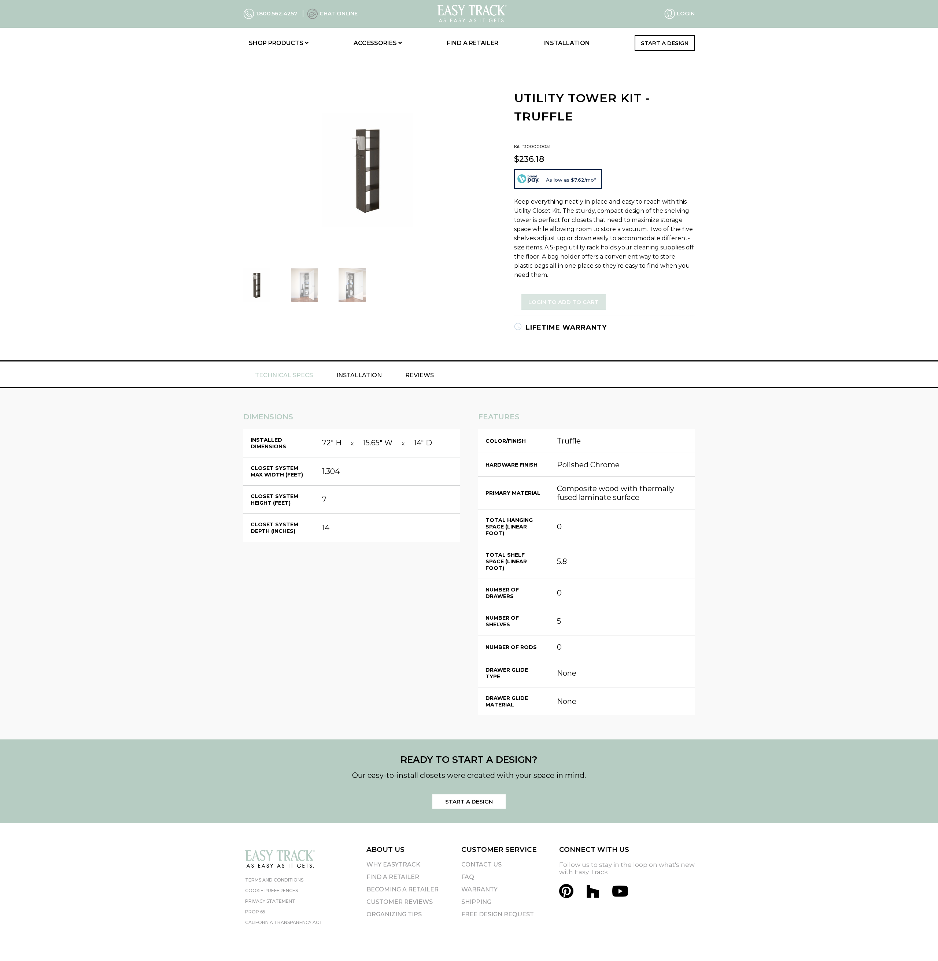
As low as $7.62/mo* (571, 180)
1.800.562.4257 (276, 13)
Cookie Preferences (271, 890)
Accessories (376, 43)
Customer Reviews (399, 901)
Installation (566, 43)
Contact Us (481, 864)
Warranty (479, 889)
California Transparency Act (283, 922)
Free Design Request (497, 914)
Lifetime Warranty (565, 327)
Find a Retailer (472, 43)
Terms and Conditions (274, 880)
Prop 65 (255, 911)
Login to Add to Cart (563, 301)
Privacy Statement (270, 901)
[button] (919, 942)
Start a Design (664, 43)
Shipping (476, 901)
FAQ (467, 876)
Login (685, 13)
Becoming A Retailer (402, 889)
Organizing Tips (394, 914)
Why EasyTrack (393, 864)
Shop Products (277, 43)
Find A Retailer (392, 876)
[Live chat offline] (312, 13)
